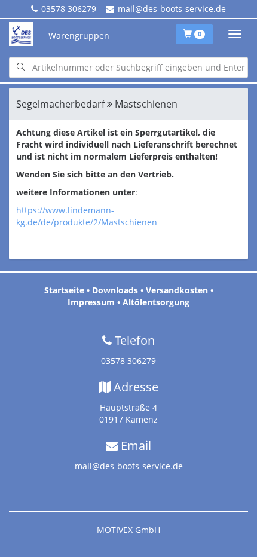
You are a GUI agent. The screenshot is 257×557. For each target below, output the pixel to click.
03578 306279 (68, 8)
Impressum (91, 302)
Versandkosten (177, 290)
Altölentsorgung (156, 302)
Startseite (64, 290)
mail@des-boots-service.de (172, 8)
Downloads (115, 290)
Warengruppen (78, 35)
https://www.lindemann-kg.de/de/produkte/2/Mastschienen (86, 216)
